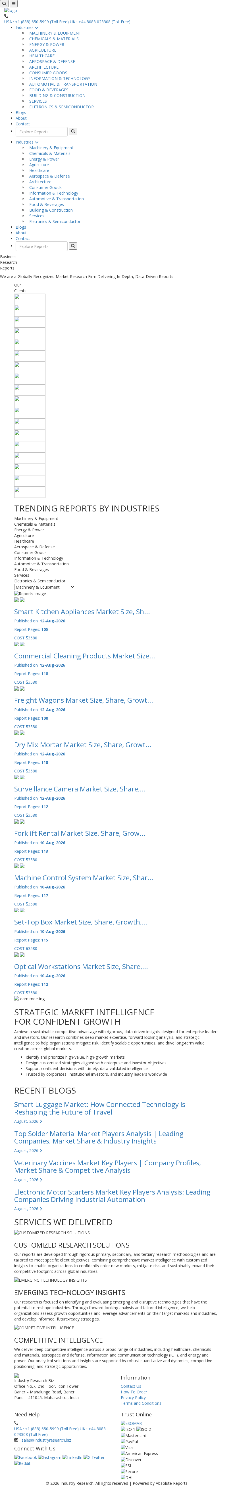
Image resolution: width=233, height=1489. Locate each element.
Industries (25, 27)
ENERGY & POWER (45, 44)
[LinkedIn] (73, 1457)
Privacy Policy (133, 1397)
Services (35, 215)
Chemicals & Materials (48, 153)
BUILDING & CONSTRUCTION (56, 95)
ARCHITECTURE (43, 67)
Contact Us (131, 1386)
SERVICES (37, 101)
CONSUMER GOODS (47, 72)
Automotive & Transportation (55, 198)
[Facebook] (26, 1457)
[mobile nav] (14, 3)
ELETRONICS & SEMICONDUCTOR (60, 106)
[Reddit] (22, 1463)
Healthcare (38, 170)
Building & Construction (50, 210)
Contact (23, 124)
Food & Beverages (45, 204)
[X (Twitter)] (94, 1457)
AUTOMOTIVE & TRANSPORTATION (62, 84)
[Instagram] (50, 1457)
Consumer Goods (44, 187)
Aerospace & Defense (48, 176)
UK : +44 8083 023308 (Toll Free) (100, 21)
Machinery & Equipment (50, 147)
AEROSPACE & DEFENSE (51, 61)
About (21, 118)
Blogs (21, 112)
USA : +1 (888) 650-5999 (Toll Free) (36, 21)
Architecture (39, 181)
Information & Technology (52, 193)
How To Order (134, 1392)
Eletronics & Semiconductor (53, 221)
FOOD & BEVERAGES (47, 89)
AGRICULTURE (41, 50)
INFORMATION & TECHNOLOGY (58, 78)
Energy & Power (43, 159)
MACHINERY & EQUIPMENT (54, 33)
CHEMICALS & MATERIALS (53, 38)
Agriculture (38, 164)
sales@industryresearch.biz (46, 1440)
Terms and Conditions (141, 1403)
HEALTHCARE (41, 55)
